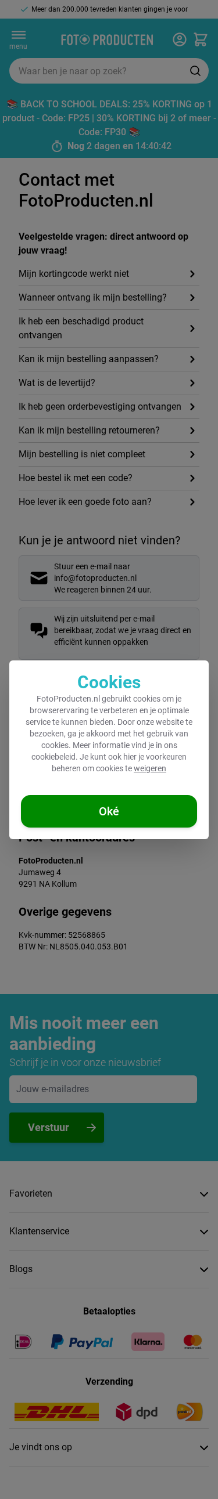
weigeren (150, 768)
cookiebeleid (53, 756)
